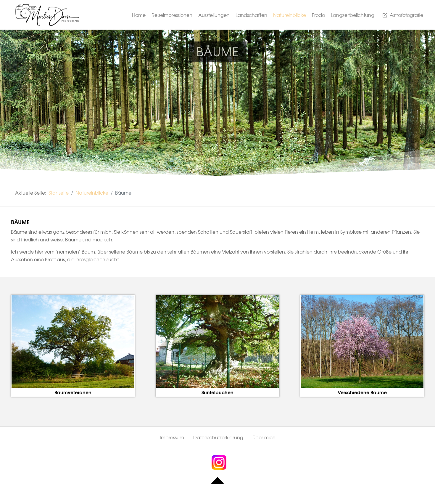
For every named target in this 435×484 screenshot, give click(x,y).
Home (139, 14)
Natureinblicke (289, 14)
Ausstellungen (214, 14)
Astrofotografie (406, 14)
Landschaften (251, 14)
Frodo (318, 14)
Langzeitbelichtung (352, 14)
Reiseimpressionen (172, 14)
